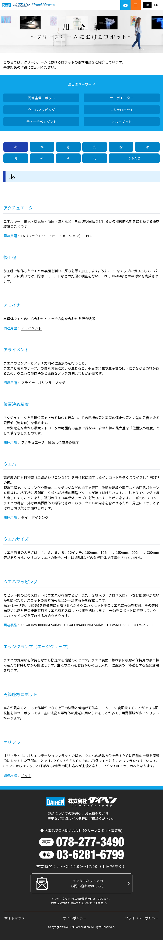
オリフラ (45, 382)
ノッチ (60, 382)
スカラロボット (121, 109)
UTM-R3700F (144, 624)
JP (147, 5)
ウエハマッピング (41, 109)
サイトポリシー (75, 917)
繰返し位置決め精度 (63, 442)
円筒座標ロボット (41, 97)
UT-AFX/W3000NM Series (41, 624)
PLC (89, 235)
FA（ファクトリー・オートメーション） (52, 235)
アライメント (31, 327)
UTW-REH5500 (118, 624)
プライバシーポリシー (142, 917)
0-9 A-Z (134, 158)
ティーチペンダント (41, 121)
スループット (122, 121)
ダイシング (39, 517)
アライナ (28, 382)
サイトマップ (14, 917)
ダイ (24, 517)
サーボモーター (121, 97)
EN (156, 5)
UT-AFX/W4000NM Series (84, 624)
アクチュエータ (33, 442)
